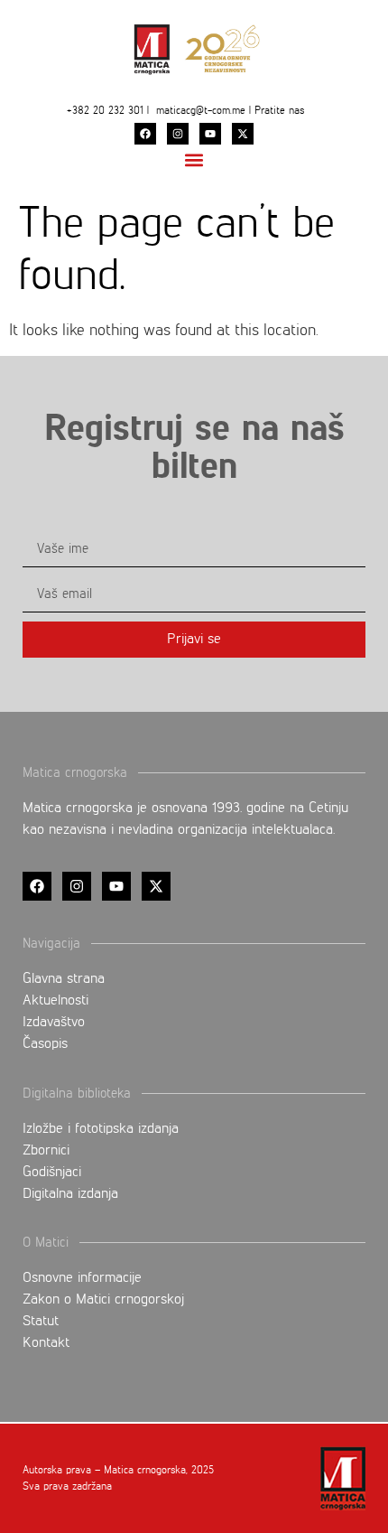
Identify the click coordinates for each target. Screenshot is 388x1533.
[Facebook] (145, 134)
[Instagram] (178, 134)
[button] (194, 159)
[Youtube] (210, 134)
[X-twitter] (243, 134)
